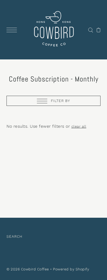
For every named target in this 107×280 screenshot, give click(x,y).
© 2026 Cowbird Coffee (27, 269)
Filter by (60, 101)
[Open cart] (99, 30)
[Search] (90, 30)
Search (14, 236)
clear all (78, 126)
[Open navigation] (12, 30)
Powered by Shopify (71, 269)
